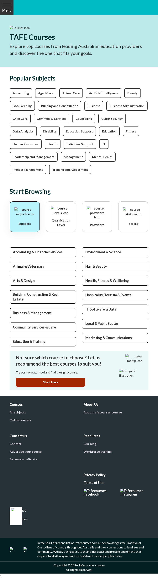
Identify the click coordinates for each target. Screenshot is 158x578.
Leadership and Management (34, 157)
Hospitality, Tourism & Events (108, 295)
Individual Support (80, 144)
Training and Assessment (70, 169)
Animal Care (71, 93)
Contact (15, 444)
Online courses (20, 420)
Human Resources (26, 144)
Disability (50, 131)
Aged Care (45, 93)
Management (73, 157)
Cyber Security (112, 118)
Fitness (131, 131)
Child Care (20, 118)
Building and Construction (59, 106)
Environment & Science (103, 252)
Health (52, 144)
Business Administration (127, 106)
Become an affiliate (23, 459)
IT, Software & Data (100, 309)
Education (109, 131)
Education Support (79, 131)
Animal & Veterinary (28, 266)
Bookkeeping (22, 106)
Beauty (132, 93)
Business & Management (32, 313)
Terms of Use (94, 482)
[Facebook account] (97, 492)
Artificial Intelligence (103, 93)
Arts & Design (24, 280)
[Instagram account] (134, 492)
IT (104, 144)
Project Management (28, 169)
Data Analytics (23, 131)
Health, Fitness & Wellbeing (107, 280)
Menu (6, 10)
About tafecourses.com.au (103, 412)
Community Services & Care (34, 327)
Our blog (90, 444)
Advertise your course (26, 451)
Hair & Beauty (96, 266)
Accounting (21, 93)
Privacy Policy (95, 475)
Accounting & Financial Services (38, 252)
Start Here (50, 382)
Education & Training (29, 341)
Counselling (84, 118)
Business (93, 106)
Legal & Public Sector (101, 323)
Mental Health (102, 157)
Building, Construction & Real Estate (36, 296)
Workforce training (98, 451)
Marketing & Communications (108, 338)
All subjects (18, 412)
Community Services (51, 118)
